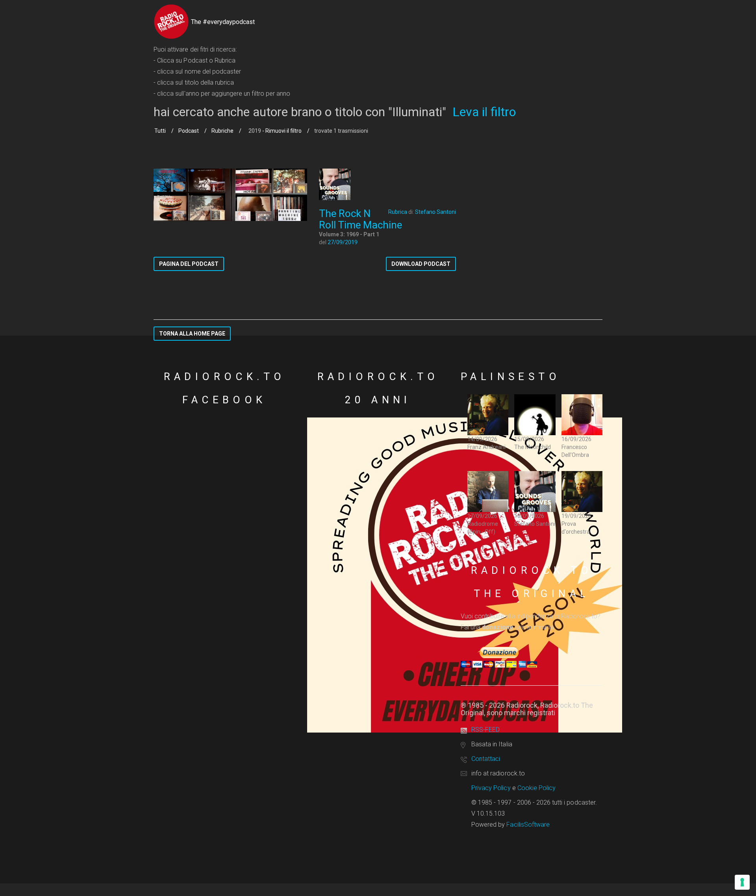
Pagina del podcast (189, 264)
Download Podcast (420, 264)
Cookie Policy (536, 788)
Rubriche (222, 131)
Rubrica (397, 212)
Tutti (160, 131)
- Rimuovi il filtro (281, 131)
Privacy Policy (491, 788)
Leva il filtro (484, 111)
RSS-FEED (485, 729)
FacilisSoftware (528, 824)
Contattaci (485, 758)
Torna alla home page (192, 333)
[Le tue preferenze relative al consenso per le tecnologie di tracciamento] (742, 882)
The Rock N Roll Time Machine (360, 219)
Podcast (188, 131)
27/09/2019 (343, 242)
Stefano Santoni (435, 212)
